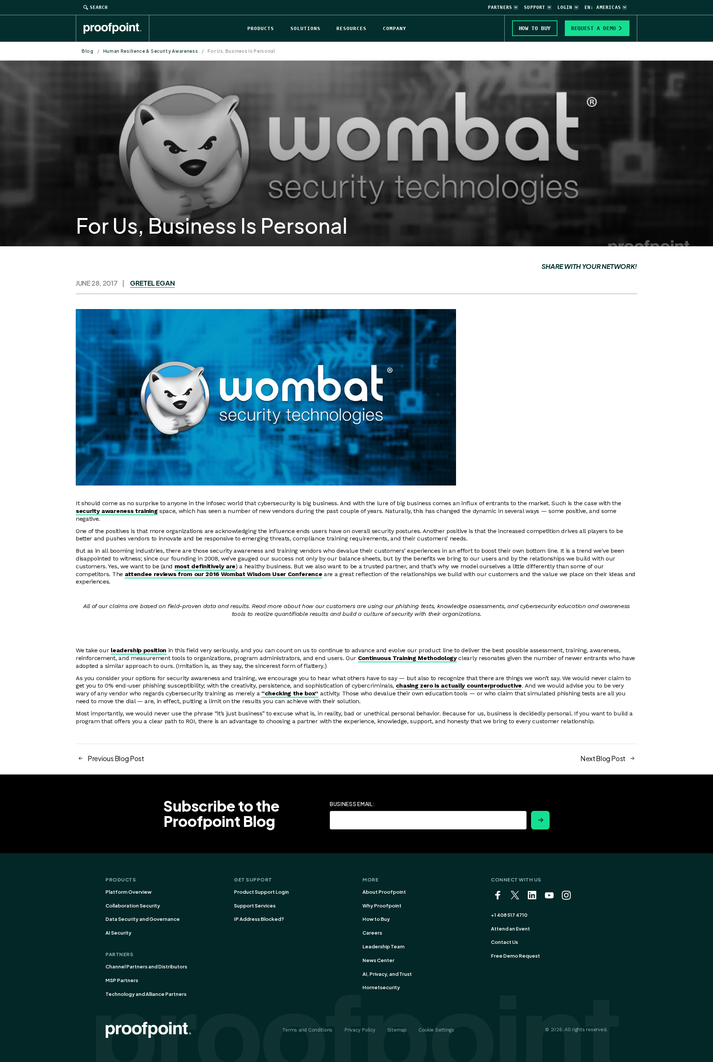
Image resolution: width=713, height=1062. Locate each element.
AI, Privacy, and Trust (387, 974)
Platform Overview (128, 892)
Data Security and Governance (142, 919)
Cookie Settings (436, 1030)
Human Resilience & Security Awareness (150, 51)
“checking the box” (289, 693)
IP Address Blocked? (259, 919)
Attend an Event (510, 929)
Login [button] (565, 7)
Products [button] (260, 28)
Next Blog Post (602, 758)
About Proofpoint (384, 892)
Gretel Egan (152, 283)
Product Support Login (261, 892)
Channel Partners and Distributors (146, 967)
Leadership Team (383, 946)
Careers (372, 933)
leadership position (138, 650)
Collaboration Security (132, 906)
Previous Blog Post (116, 758)
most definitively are (205, 566)
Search (99, 7)
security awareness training (116, 510)
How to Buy (376, 919)
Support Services (255, 906)
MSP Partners (121, 980)
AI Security (118, 933)
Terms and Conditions (307, 1030)
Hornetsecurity (381, 987)
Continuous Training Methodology (407, 658)
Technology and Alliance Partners (145, 994)
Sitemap (397, 1030)
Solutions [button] (305, 28)
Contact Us (504, 942)
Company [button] (394, 28)
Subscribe (540, 820)
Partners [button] (500, 7)
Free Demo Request (515, 956)
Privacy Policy (359, 1030)
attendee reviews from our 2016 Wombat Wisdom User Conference (223, 574)
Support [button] (534, 7)
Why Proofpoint (381, 906)
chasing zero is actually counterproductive (459, 685)
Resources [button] (351, 28)
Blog (88, 51)
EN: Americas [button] (603, 7)
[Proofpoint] (116, 28)
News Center (378, 960)
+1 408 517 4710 (509, 915)
